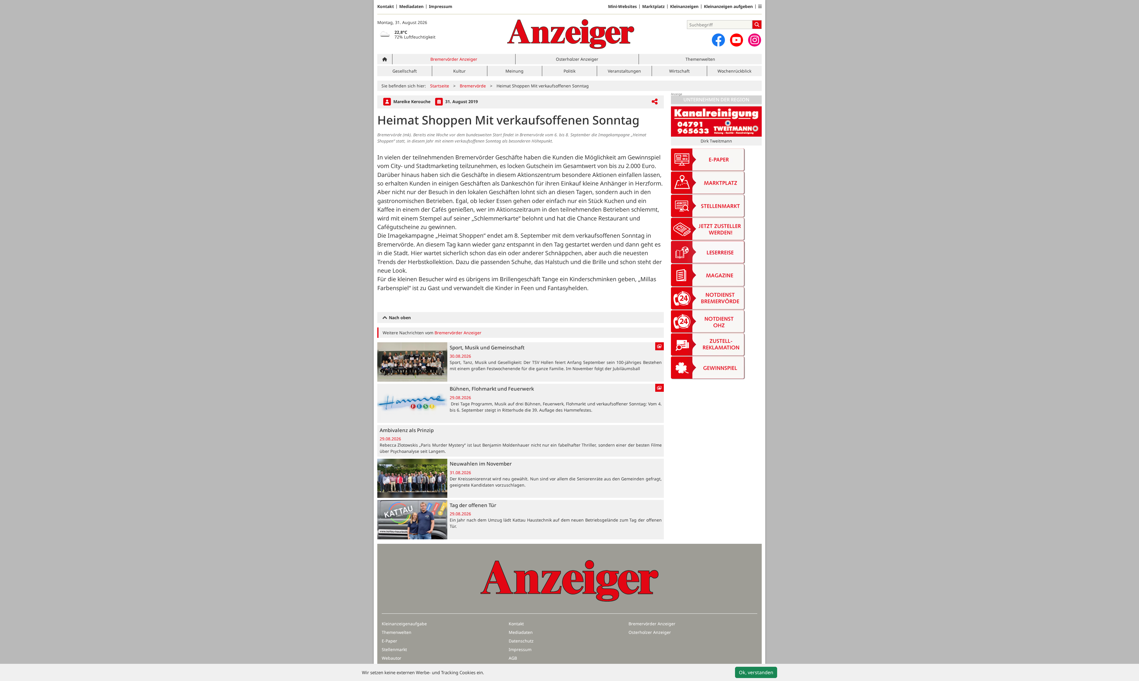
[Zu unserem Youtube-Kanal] (736, 40)
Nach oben (399, 317)
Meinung (514, 71)
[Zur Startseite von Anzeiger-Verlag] (570, 34)
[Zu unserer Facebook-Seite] (718, 40)
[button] (760, 6)
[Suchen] (757, 24)
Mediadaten (411, 6)
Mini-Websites (622, 6)
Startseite (439, 86)
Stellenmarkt (394, 649)
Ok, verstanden (756, 672)
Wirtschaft (679, 71)
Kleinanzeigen (684, 6)
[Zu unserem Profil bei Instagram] (754, 40)
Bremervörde (473, 86)
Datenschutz (521, 641)
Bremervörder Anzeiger (453, 59)
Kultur (459, 71)
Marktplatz (653, 6)
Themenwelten (700, 59)
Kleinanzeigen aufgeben (728, 6)
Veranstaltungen (624, 71)
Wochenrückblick (734, 71)
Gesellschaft (404, 71)
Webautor (391, 658)
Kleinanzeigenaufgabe (404, 623)
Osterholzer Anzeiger (577, 59)
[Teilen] (654, 102)
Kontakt (385, 6)
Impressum (440, 6)
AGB (513, 658)
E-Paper (389, 641)
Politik (569, 71)
